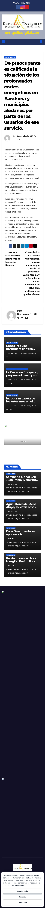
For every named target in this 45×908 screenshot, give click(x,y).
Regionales (11, 369)
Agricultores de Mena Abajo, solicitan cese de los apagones (22, 507)
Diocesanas (11, 473)
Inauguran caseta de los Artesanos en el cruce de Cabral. (20, 401)
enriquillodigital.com (22, 32)
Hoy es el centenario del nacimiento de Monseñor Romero (13, 258)
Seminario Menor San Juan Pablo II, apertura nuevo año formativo (22, 480)
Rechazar (22, 897)
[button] (37, 42)
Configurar (22, 903)
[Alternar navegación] (21, 42)
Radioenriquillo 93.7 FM (26, 136)
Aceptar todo (22, 891)
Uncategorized (10, 57)
